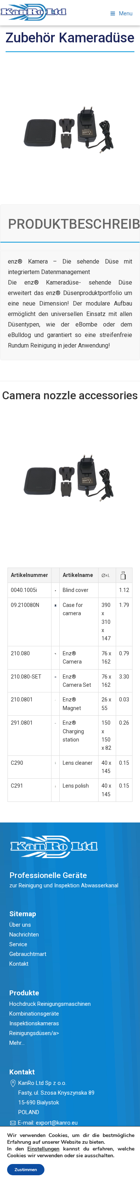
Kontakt (18, 963)
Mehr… (17, 1043)
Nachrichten (24, 934)
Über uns (20, 924)
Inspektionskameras (34, 1023)
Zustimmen (26, 1170)
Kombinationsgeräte (34, 1013)
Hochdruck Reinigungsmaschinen (50, 1004)
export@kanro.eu (57, 1122)
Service (18, 944)
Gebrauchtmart (27, 954)
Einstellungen (43, 1149)
